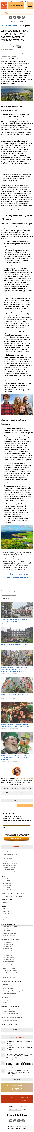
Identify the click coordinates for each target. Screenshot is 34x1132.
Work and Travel (7, 858)
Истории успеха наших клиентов (9, 673)
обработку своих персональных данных (17, 835)
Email (5, 822)
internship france (8, 944)
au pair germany (8, 879)
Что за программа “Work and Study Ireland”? (14, 644)
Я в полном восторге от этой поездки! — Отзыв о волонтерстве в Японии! (19, 1064)
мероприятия (7, 1002)
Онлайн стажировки (9, 964)
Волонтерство (6, 851)
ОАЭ (4, 920)
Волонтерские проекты (10, 854)
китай (4, 915)
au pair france (7, 883)
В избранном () (9, 1)
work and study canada (10, 975)
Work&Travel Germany (9, 865)
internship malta (7, 955)
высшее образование (9, 1009)
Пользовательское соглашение (17, 1128)
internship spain (7, 951)
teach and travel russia (10, 1020)
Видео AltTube (6, 899)
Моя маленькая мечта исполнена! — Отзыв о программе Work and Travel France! (19, 1056)
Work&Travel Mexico (9, 867)
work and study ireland (8, 53)
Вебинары (4, 997)
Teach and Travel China (10, 935)
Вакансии (4, 906)
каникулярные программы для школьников (16, 991)
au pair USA (6, 881)
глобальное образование (10, 1013)
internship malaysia (8, 961)
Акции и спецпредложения (11, 981)
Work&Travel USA (8, 861)
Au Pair (3, 876)
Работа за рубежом (8, 924)
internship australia (8, 957)
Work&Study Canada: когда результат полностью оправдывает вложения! (18, 788)
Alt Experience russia (9, 1024)
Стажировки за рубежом (9, 56)
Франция (5, 917)
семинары (6, 1000)
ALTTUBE (5, 902)
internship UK (7, 946)
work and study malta (9, 977)
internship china (7, 948)
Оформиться (17, 13)
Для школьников (7, 988)
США (4, 909)
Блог (2, 25)
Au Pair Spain (7, 889)
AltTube (17, 1089)
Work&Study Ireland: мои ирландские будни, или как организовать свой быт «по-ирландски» (16, 725)
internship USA (7, 942)
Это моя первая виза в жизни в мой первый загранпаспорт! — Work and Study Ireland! (14, 695)
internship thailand (8, 953)
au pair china (7, 885)
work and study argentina (10, 971)
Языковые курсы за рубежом (11, 897)
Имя (4, 827)
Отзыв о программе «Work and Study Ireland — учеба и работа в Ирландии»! (15, 620)
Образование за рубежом (10, 1006)
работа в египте (7, 929)
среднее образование (9, 993)
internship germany (8, 959)
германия (6, 911)
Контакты (24, 1100)
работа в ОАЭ (7, 931)
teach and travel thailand (10, 926)
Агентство (9, 1097)
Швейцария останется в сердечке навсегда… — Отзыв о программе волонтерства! (18, 1072)
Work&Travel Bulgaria (9, 872)
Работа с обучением (11, 25)
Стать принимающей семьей (11, 1017)
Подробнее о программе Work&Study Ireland (16, 576)
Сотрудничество (24, 1097)
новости (5, 984)
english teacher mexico (9, 933)
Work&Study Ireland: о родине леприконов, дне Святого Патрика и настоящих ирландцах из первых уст (16, 757)
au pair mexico (7, 887)
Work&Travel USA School (10, 863)
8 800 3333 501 (24, 1)
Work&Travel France (8, 870)
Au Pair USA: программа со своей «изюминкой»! (16, 793)
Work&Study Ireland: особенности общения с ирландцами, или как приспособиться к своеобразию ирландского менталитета (15, 669)
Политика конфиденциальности (17, 1126)
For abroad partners (24, 1099)
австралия (6, 913)
